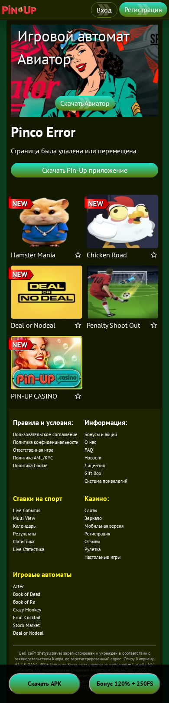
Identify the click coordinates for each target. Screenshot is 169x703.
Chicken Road (107, 254)
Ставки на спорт (37, 498)
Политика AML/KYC (33, 458)
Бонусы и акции (100, 434)
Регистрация (143, 9)
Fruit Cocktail (26, 617)
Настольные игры (102, 557)
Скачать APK (45, 683)
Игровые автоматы (42, 574)
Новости (92, 458)
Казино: (96, 498)
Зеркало (93, 518)
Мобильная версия (104, 526)
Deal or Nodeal (33, 325)
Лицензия (94, 465)
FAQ (88, 450)
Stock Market (26, 625)
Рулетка (92, 549)
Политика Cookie (30, 465)
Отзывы (92, 541)
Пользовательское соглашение (45, 434)
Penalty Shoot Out (113, 325)
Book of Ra (24, 602)
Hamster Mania (33, 254)
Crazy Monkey (27, 610)
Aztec (18, 586)
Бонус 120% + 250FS (125, 683)
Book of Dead (26, 594)
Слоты (90, 510)
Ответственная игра (33, 450)
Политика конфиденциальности (45, 442)
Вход (104, 10)
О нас (90, 442)
